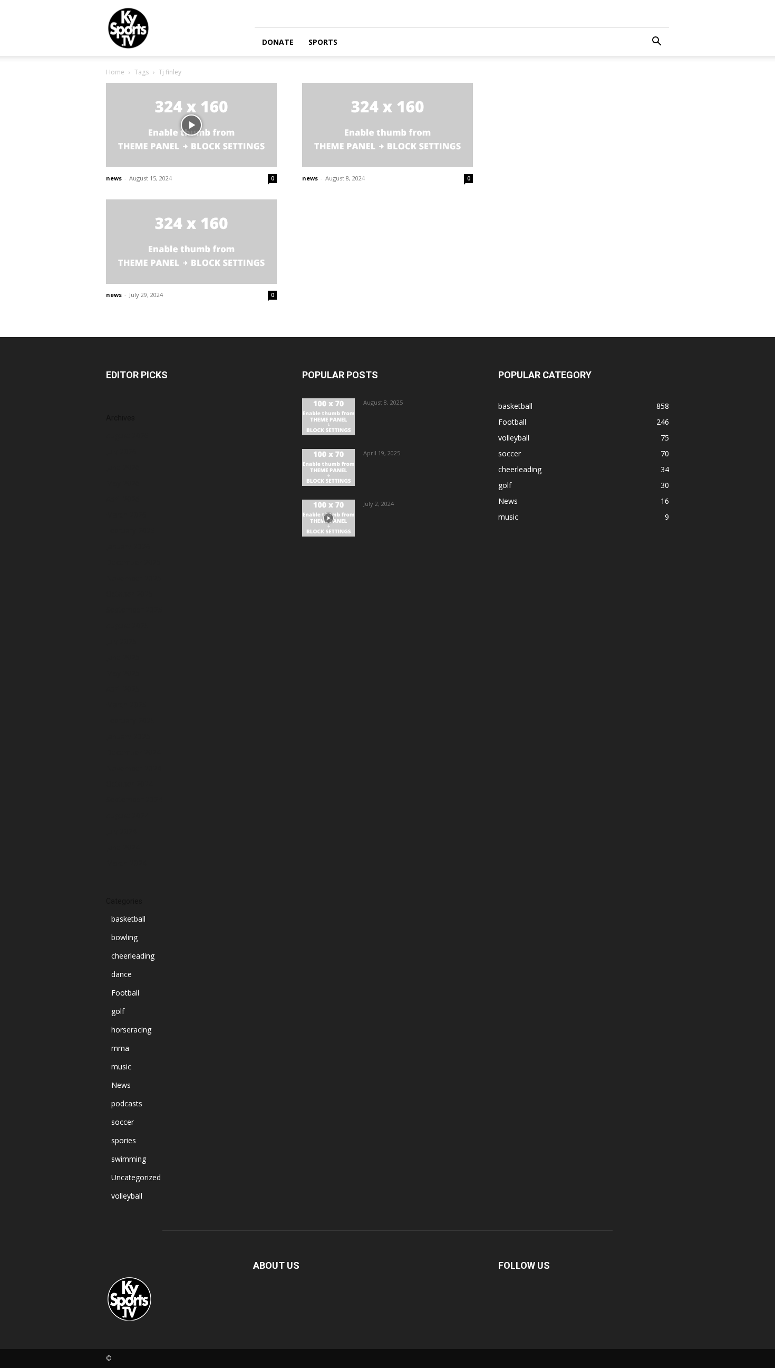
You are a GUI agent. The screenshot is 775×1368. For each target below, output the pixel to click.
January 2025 (128, 736)
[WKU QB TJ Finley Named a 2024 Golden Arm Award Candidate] (191, 125)
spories (123, 1140)
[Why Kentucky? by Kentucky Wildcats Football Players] (328, 416)
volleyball (126, 1196)
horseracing (131, 1030)
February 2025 (130, 720)
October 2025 (129, 594)
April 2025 (123, 689)
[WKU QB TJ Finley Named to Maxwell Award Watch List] (191, 241)
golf (117, 1011)
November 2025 (133, 578)
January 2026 (128, 546)
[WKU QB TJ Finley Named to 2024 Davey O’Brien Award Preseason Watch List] (387, 125)
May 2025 (123, 673)
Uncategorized (136, 1177)
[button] (656, 42)
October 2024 (129, 784)
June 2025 (123, 657)
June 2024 (123, 847)
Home (115, 72)
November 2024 (133, 768)
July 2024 (121, 831)
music (121, 1066)
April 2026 (123, 499)
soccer (122, 1122)
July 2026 (121, 451)
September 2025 (134, 610)
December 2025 (133, 562)
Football (125, 993)
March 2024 (126, 863)
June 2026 (123, 467)
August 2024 (127, 815)
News (121, 1085)
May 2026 (123, 483)
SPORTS (322, 42)
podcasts (126, 1103)
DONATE (278, 42)
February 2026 (130, 530)
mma (120, 1048)
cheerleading (132, 956)
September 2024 (134, 800)
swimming (128, 1159)
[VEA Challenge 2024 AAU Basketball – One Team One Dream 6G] (328, 518)
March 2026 (126, 515)
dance (121, 974)
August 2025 (127, 625)
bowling (124, 937)
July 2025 (121, 641)
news (114, 178)
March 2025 (126, 705)
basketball (128, 919)
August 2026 (127, 436)
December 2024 (133, 752)
